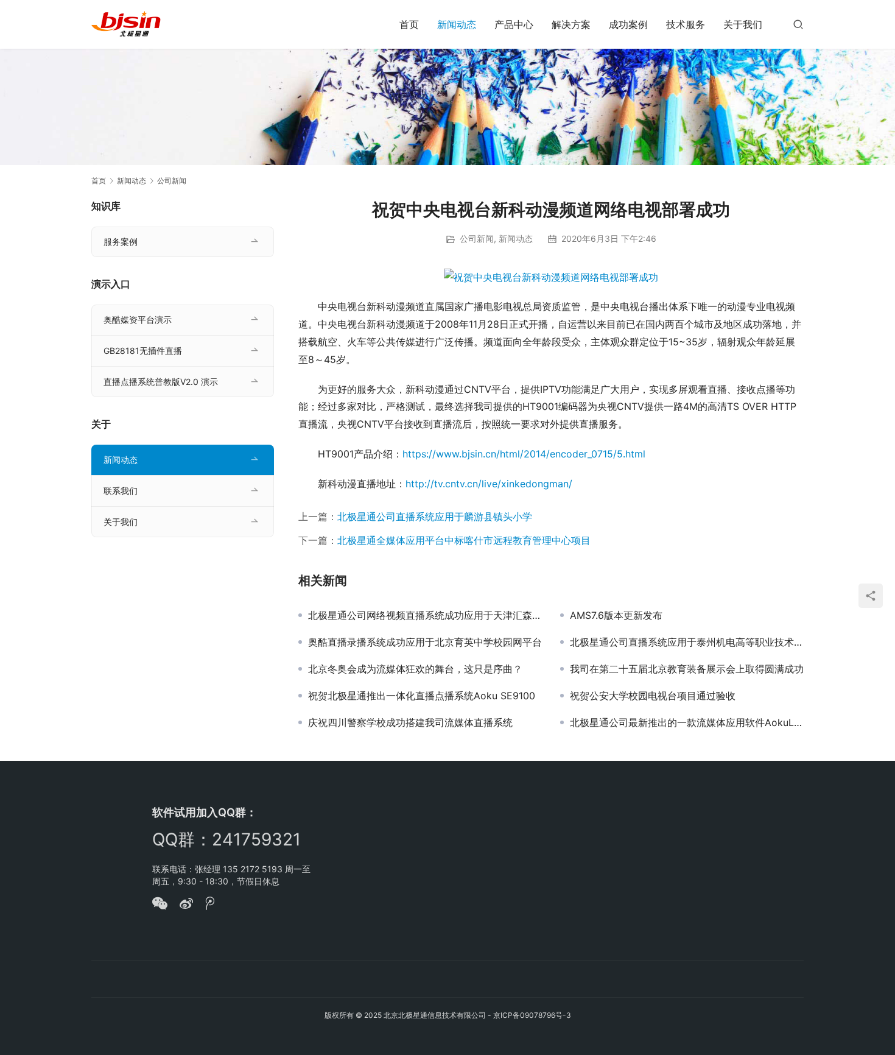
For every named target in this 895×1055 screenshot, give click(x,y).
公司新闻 (477, 238)
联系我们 (121, 490)
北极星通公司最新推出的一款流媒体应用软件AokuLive (687, 722)
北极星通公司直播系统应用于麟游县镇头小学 (434, 516)
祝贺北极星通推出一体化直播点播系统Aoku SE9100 (421, 695)
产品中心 (513, 24)
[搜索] (798, 24)
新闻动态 (456, 24)
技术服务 (685, 24)
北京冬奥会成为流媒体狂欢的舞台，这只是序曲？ (415, 668)
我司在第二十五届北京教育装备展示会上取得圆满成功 (687, 668)
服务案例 (121, 241)
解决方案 (571, 24)
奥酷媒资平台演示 (138, 319)
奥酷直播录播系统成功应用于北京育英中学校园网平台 (425, 642)
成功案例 (628, 24)
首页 (409, 24)
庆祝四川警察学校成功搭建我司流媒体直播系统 (410, 722)
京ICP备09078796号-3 (532, 1015)
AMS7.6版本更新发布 (616, 615)
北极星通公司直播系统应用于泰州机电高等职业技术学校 (687, 642)
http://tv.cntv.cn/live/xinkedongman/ (488, 484)
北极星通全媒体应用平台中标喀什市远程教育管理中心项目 (464, 540)
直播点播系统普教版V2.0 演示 (161, 381)
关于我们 (742, 24)
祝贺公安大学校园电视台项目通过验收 (652, 695)
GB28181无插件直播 (143, 350)
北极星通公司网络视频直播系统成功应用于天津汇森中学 (425, 615)
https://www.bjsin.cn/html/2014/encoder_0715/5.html (523, 454)
